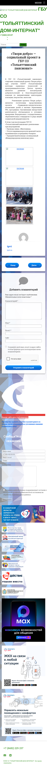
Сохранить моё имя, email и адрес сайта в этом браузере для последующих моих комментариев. (24, 349)
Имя (7, 323)
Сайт (7, 338)
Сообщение (6, 465)
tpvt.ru (9, 250)
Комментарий (11, 301)
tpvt (9, 246)
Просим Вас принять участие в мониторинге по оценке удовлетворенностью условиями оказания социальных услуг (22, 424)
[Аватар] (23, 238)
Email (8, 330)
